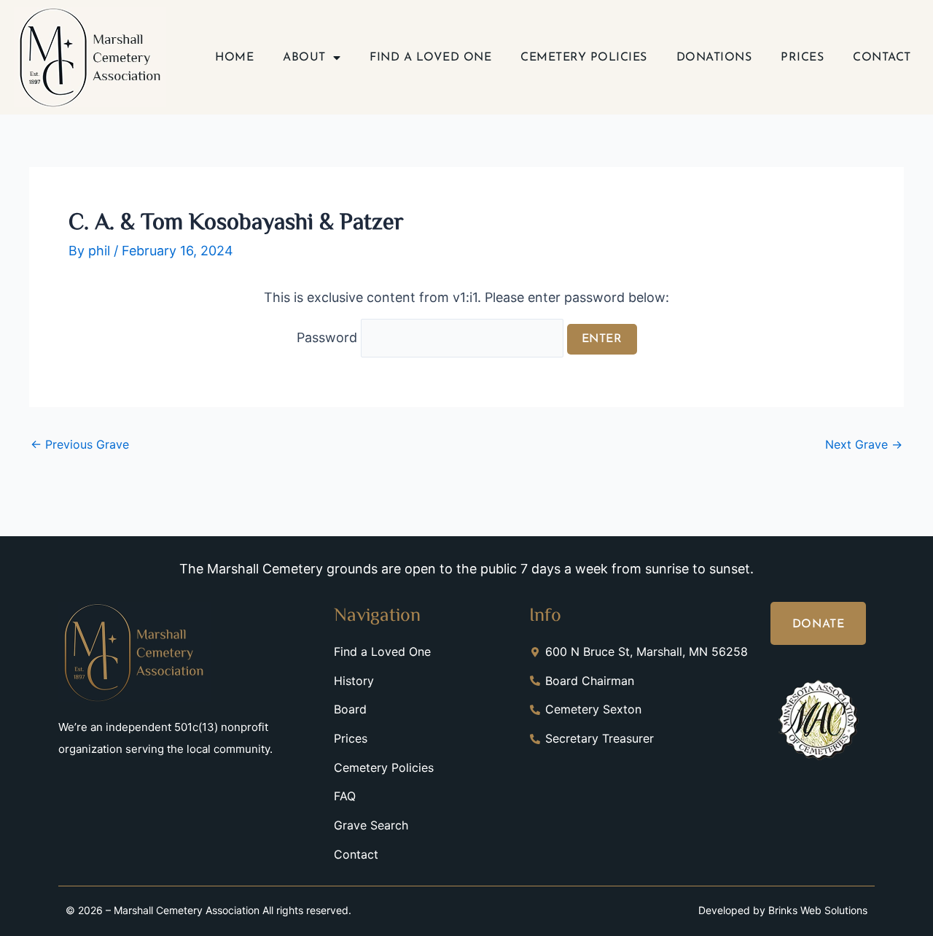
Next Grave (863, 444)
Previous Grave (80, 444)
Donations (714, 57)
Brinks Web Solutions (817, 910)
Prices (802, 57)
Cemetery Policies (583, 57)
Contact (882, 57)
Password (329, 337)
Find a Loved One (430, 57)
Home (234, 57)
